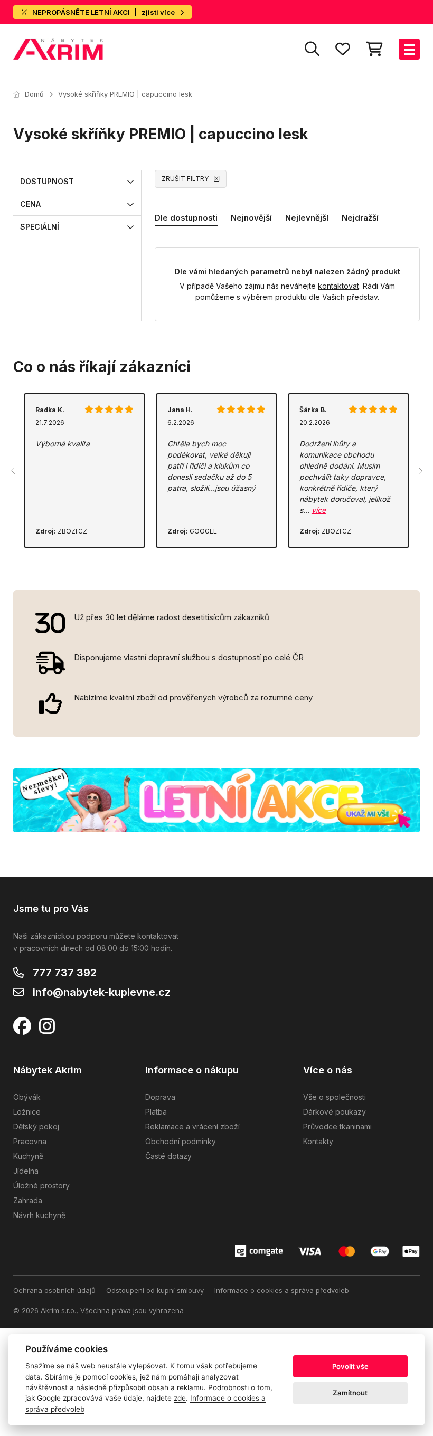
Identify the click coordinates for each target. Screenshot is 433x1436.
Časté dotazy (168, 1156)
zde (180, 1398)
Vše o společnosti (334, 1096)
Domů (34, 94)
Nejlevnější (306, 218)
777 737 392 (65, 972)
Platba (156, 1111)
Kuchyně (28, 1156)
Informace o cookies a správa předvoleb (281, 1290)
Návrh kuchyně (39, 1215)
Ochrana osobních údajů (54, 1290)
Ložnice (27, 1111)
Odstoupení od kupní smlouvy (155, 1290)
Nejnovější (251, 218)
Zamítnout (350, 1393)
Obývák (27, 1096)
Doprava (160, 1096)
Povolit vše (350, 1366)
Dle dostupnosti (186, 218)
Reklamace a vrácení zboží (192, 1126)
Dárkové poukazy (334, 1111)
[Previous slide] (13, 470)
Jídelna (26, 1170)
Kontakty (318, 1141)
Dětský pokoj (36, 1126)
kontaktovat (338, 285)
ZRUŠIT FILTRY (185, 179)
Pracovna (29, 1141)
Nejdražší (360, 218)
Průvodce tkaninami (337, 1126)
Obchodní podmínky (180, 1141)
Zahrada (27, 1200)
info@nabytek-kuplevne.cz (102, 992)
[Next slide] (420, 470)
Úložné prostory (41, 1185)
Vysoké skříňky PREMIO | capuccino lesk (125, 94)
